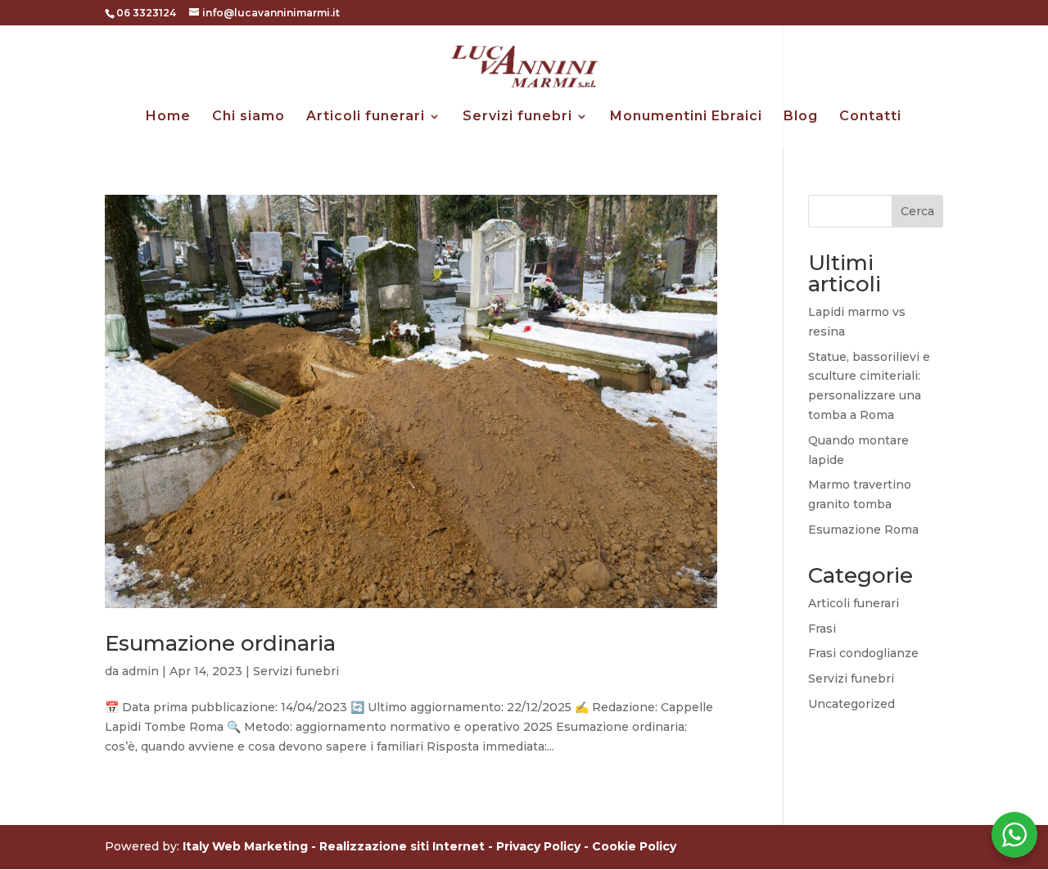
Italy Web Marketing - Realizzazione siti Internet (334, 846)
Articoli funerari (365, 117)
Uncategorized (851, 703)
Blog (801, 117)
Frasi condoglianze (863, 653)
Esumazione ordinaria (220, 643)
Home (168, 117)
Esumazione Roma (863, 529)
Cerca (917, 211)
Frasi (822, 628)
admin (140, 671)
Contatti (870, 117)
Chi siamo (248, 117)
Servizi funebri (517, 117)
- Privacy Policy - (540, 846)
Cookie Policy (634, 846)
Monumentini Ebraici (686, 117)
